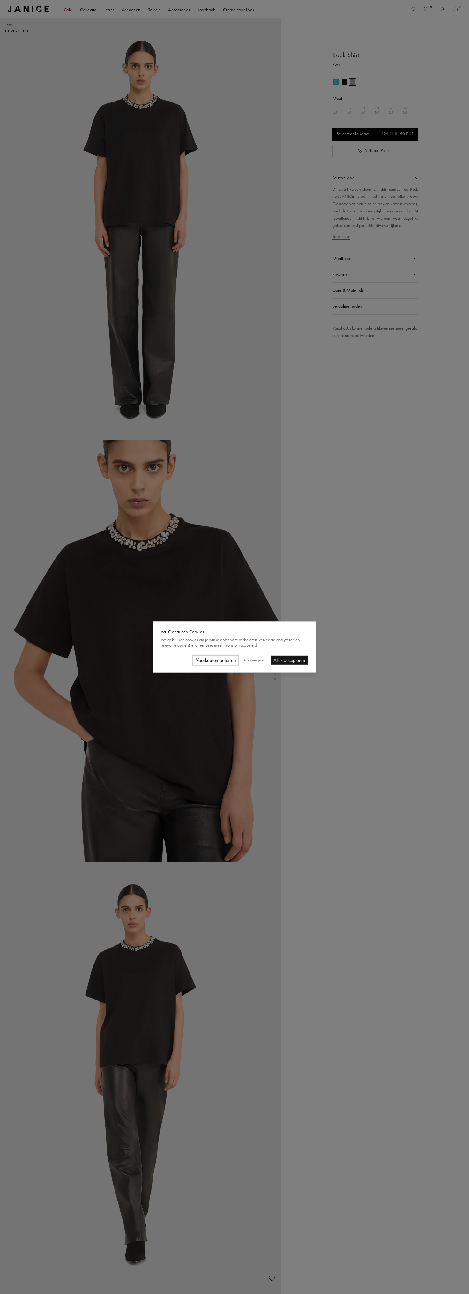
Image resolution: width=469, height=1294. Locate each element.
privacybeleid (245, 645)
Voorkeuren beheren (216, 660)
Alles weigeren (254, 660)
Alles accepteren (289, 660)
